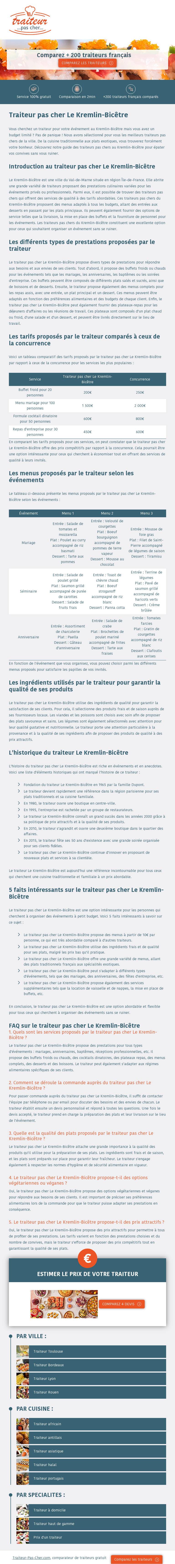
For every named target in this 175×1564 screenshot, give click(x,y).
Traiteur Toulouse (47, 1351)
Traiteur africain (46, 1424)
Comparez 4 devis (118, 1304)
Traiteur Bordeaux (48, 1365)
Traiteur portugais (48, 1478)
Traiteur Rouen (45, 1392)
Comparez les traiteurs (133, 1559)
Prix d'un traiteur (47, 1537)
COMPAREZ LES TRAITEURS (84, 63)
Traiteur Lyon (44, 1378)
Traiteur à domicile (49, 1510)
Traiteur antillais (47, 1437)
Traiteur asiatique (47, 1451)
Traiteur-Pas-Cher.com (31, 1557)
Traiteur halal (44, 1464)
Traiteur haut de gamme (53, 1523)
